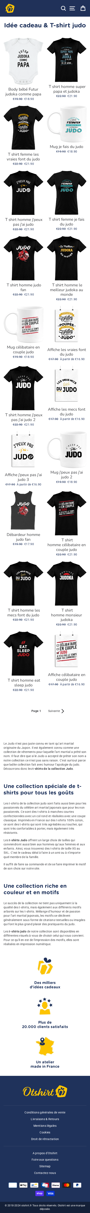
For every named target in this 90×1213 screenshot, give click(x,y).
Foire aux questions (45, 1159)
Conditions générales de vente (44, 1112)
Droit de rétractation (45, 1139)
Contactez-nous (45, 1173)
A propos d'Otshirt (45, 1153)
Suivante (56, 711)
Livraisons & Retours (45, 1119)
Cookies (45, 1132)
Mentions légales (45, 1126)
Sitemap (45, 1166)
